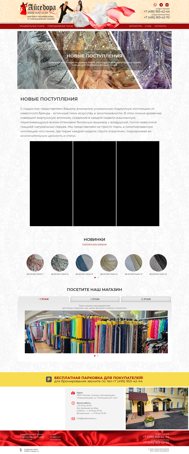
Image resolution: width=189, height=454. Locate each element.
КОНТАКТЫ (160, 26)
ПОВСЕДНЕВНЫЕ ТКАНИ (60, 26)
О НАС (148, 26)
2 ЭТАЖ (146, 299)
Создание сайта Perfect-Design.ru (31, 450)
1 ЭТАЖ (95, 299)
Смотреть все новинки (94, 244)
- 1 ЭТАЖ (43, 299)
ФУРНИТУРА (135, 26)
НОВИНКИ (55, 437)
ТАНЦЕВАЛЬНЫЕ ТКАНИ (31, 26)
